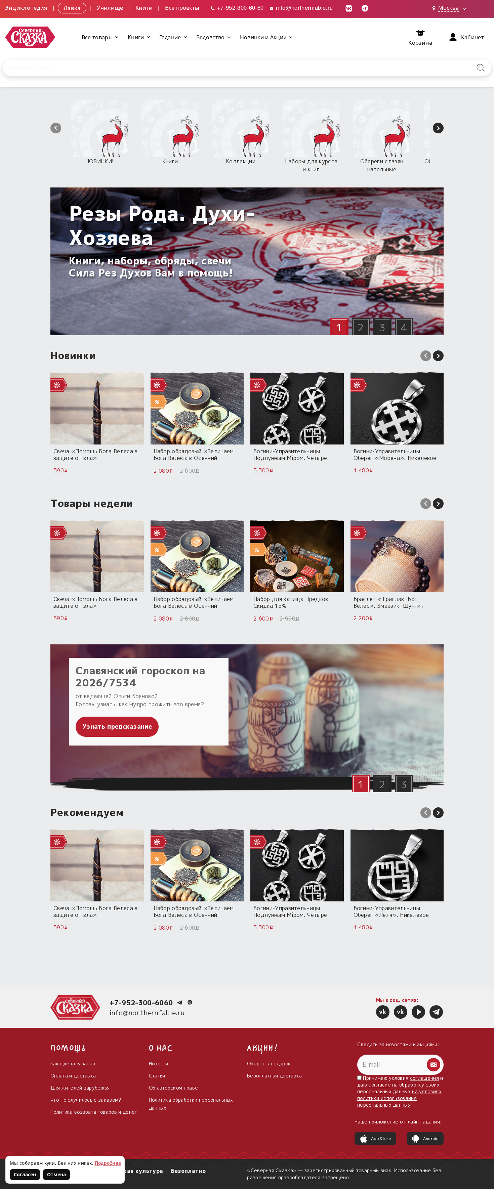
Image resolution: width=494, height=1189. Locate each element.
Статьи (157, 1075)
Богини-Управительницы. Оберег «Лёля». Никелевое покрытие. (391, 911)
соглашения (424, 1078)
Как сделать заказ (72, 1063)
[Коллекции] (240, 128)
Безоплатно (188, 1171)
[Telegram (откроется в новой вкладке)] (365, 7)
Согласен (25, 1174)
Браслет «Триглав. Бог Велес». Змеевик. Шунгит (389, 602)
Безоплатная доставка (274, 1075)
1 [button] (339, 328)
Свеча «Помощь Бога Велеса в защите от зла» (95, 454)
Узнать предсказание (117, 726)
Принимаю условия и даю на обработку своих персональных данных (400, 1091)
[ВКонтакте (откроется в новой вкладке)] (349, 7)
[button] (55, 128)
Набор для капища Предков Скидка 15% (290, 602)
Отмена (56, 1174)
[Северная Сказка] (382, 1012)
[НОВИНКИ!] (99, 128)
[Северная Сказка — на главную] (30, 37)
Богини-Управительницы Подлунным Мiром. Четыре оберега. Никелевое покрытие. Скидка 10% (295, 454)
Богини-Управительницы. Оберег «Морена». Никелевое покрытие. (395, 454)
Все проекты (182, 7)
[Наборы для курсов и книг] (311, 128)
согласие (379, 1084)
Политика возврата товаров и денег (93, 1112)
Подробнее (108, 1163)
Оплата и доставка (73, 1075)
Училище (110, 7)
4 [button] (404, 328)
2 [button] (361, 328)
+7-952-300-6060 (141, 1002)
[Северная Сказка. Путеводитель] (400, 1012)
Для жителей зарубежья (80, 1088)
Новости (158, 1063)
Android (431, 1138)
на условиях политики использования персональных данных (399, 1098)
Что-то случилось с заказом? (86, 1100)
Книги (144, 7)
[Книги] (170, 128)
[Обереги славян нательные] (381, 128)
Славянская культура (131, 1171)
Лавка (72, 7)
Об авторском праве (173, 1088)
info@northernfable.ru (303, 7)
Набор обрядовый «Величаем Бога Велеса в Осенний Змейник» (194, 454)
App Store (381, 1138)
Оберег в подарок (269, 1063)
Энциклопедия (26, 7)
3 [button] (382, 328)
